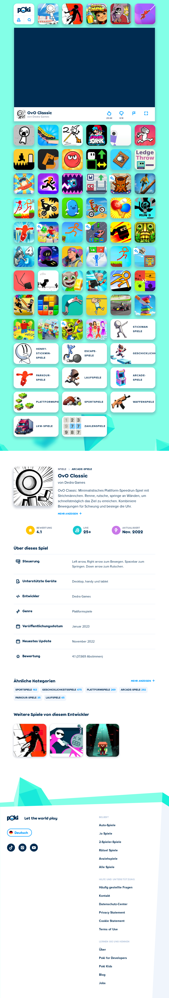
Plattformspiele (101, 690)
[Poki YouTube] (34, 848)
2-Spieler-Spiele (110, 842)
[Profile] (19, 20)
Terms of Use (108, 929)
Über (102, 949)
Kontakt (104, 895)
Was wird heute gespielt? (29, 20)
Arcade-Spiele (82, 469)
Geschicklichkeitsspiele (62, 690)
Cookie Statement (112, 921)
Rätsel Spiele (108, 850)
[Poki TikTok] (11, 848)
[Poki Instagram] (22, 848)
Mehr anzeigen (68, 513)
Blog (102, 974)
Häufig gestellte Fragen (115, 887)
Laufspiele (55, 698)
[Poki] (24, 10)
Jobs (102, 983)
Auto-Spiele (107, 825)
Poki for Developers (113, 958)
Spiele (62, 469)
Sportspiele (26, 690)
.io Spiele (105, 833)
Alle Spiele (106, 867)
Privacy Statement (112, 912)
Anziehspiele (108, 858)
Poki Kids (105, 966)
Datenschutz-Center (113, 904)
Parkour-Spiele (27, 698)
